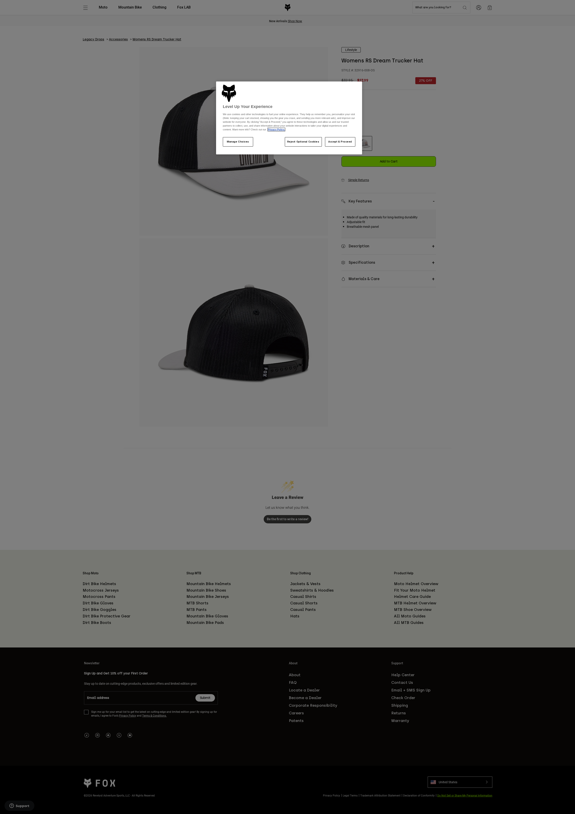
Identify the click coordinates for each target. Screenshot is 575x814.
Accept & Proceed (340, 141)
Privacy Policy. (276, 129)
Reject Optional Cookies (303, 141)
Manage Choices (238, 141)
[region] (289, 118)
